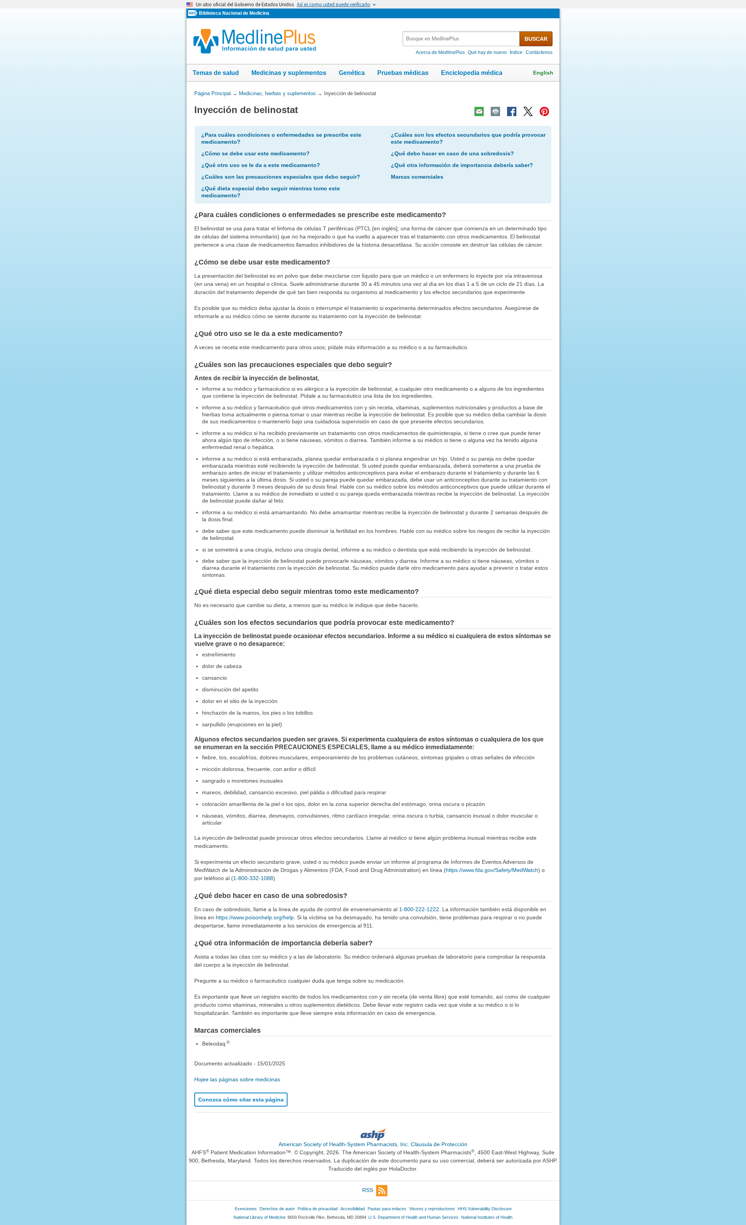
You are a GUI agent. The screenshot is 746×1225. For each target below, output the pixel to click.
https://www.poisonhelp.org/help (255, 917)
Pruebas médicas (403, 73)
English (543, 73)
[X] (528, 111)
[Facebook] (511, 111)
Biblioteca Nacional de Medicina (234, 13)
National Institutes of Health (486, 1217)
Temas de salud (216, 73)
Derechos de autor (277, 1208)
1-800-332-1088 (253, 878)
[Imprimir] (495, 111)
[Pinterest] (544, 111)
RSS (367, 1190)
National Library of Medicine (260, 1217)
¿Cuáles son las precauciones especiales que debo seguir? (280, 177)
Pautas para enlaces (387, 1208)
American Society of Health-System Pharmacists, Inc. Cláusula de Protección (373, 1144)
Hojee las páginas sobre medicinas (237, 1079)
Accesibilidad (352, 1208)
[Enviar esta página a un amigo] (479, 111)
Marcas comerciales (417, 177)
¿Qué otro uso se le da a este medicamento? (260, 165)
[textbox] (462, 38)
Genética (352, 73)
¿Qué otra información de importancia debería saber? (462, 165)
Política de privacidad (318, 1208)
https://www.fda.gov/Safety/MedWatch (492, 870)
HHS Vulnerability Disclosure (485, 1208)
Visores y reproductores (432, 1208)
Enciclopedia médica (471, 73)
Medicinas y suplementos (288, 73)
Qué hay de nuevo (487, 52)
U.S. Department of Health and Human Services (413, 1217)
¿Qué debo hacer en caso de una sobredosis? (452, 153)
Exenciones (246, 1208)
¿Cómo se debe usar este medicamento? (255, 153)
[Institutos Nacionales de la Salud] (193, 13)
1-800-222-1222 (419, 909)
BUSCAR (536, 39)
